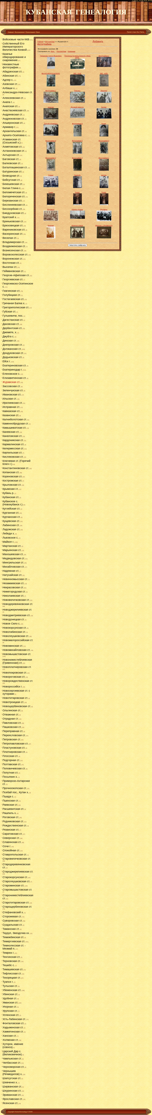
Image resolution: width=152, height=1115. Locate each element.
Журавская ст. (11, 382)
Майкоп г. (8, 541)
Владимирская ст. (13, 242)
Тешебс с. (9, 965)
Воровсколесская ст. (15, 254)
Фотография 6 (50, 141)
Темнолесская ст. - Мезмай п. (14, 947)
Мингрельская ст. (13, 562)
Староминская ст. (13, 885)
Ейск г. (7, 361)
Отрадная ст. (11, 718)
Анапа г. (7, 102)
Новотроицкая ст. (13, 702)
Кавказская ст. (11, 411)
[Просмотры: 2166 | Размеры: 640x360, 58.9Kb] (77, 218)
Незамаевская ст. (13, 583)
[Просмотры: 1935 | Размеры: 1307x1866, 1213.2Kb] (104, 153)
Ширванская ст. (12, 1086)
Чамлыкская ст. (12, 1058)
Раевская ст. (10, 804)
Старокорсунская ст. (15, 877)
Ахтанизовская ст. (14, 150)
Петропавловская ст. (15, 743)
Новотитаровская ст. (15, 697)
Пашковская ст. (12, 727)
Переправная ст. (13, 731)
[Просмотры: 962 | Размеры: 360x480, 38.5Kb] (104, 187)
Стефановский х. (13, 912)
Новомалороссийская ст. (18, 640)
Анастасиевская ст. (14, 110)
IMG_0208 (77, 73)
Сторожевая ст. (12, 916)
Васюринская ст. (13, 233)
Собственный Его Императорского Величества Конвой (15, 46)
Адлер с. (8, 79)
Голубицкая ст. (12, 294)
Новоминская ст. (13, 645)
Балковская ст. (12, 163)
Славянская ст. (12, 842)
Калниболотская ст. (15, 419)
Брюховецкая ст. (13, 225)
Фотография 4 (104, 141)
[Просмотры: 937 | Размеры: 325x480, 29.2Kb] (51, 204)
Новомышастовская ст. (17, 654)
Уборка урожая (77, 209)
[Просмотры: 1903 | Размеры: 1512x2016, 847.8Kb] (104, 86)
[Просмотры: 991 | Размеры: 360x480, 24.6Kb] (77, 187)
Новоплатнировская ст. (17, 667)
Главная (11, 32)
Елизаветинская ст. (14, 377)
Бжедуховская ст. (13, 213)
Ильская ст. (10, 398)
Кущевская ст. (11, 521)
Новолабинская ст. (14, 631)
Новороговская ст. (14, 676)
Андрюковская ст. (13, 118)
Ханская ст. (9, 1035)
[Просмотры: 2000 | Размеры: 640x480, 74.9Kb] (50, 119)
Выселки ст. (10, 266)
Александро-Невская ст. (18, 92)
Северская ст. (11, 837)
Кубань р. (8, 493)
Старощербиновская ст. (17, 906)
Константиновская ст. (16, 468)
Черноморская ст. (13, 1066)
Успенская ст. (11, 1015)
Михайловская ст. (13, 566)
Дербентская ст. (12, 328)
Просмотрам (61, 51)
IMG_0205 (104, 73)
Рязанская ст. (11, 829)
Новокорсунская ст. (14, 627)
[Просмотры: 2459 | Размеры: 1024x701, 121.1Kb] (104, 66)
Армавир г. (9, 126)
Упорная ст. (10, 1006)
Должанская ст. (12, 348)
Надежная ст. (11, 570)
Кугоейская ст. (11, 508)
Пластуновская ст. (14, 747)
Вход (38, 32)
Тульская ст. (10, 985)
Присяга (77, 91)
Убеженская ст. (12, 990)
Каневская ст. (11, 431)
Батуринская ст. (12, 171)
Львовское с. (10, 537)
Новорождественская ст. (18, 680)
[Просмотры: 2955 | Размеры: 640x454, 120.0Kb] (50, 220)
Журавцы (50, 209)
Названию (71, 51)
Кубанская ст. (11, 497)
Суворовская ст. (12, 920)
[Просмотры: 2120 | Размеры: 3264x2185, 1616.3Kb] (77, 117)
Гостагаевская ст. (13, 299)
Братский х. (10, 217)
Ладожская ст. (11, 529)
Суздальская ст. (12, 924)
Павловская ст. (12, 722)
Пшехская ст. (11, 800)
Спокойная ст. (11, 850)
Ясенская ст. (10, 1103)
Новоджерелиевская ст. (17, 609)
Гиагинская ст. (11, 290)
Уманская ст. (10, 1002)
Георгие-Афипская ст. (16, 275)
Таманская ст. (11, 928)
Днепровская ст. (12, 344)
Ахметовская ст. (12, 146)
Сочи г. (7, 846)
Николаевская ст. (13, 595)
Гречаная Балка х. (14, 303)
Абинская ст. (10, 75)
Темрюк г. (8, 952)
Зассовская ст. (11, 386)
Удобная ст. (10, 998)
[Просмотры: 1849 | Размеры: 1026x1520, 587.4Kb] (77, 136)
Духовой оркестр (77, 107)
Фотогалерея (19, 32)
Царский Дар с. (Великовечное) (12, 1053)
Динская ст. (9, 340)
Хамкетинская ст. (13, 1031)
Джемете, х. (10, 332)
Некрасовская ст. (13, 587)
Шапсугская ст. (12, 1078)
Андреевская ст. (13, 114)
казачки (51, 107)
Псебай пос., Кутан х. (16, 792)
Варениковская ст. (14, 229)
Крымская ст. (10, 488)
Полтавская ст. (12, 764)
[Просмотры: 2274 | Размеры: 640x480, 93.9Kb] (50, 187)
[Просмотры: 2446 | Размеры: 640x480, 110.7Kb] (77, 102)
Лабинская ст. (11, 525)
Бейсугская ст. (11, 179)
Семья (50, 175)
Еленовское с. (11, 373)
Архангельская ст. (14, 131)
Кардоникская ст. (13, 440)
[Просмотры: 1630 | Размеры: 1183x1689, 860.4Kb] (77, 170)
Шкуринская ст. (12, 1090)
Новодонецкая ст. (13, 619)
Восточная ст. (11, 262)
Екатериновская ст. (14, 365)
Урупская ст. (10, 1010)
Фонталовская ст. (13, 1023)
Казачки (51, 225)
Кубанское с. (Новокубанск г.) (12, 503)
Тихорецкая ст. (12, 977)
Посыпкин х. (10, 776)
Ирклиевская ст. (12, 402)
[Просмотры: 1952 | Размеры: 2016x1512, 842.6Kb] (77, 85)
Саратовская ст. (12, 833)
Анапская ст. (10, 106)
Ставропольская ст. (15, 854)
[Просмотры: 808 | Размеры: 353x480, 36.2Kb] (104, 204)
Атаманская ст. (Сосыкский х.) (12, 141)
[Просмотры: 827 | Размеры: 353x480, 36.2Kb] (77, 204)
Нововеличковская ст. (16, 599)
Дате (52, 51)
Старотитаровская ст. (16, 902)
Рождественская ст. (15, 825)
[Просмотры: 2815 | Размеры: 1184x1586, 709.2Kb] (104, 136)
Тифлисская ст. (12, 973)
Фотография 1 (104, 56)
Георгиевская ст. (13, 279)
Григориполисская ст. (16, 307)
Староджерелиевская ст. (18, 871)
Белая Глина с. (12, 188)
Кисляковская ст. (13, 456)
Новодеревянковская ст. (18, 604)
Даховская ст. (11, 324)
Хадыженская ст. (13, 1027)
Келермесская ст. (13, 448)
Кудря (104, 123)
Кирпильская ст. (12, 452)
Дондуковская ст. (13, 353)
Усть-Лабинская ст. (14, 1019)
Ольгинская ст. (12, 710)
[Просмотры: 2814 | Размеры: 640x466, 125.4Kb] (104, 220)
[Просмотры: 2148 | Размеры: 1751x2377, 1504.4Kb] (51, 153)
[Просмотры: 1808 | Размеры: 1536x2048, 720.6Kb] (51, 86)
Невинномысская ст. (15, 579)
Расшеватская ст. (13, 808)
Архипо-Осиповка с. (15, 135)
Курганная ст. (11, 512)
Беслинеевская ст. (14, 204)
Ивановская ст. (12, 394)
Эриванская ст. (12, 1094)
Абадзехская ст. (12, 71)
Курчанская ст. (11, 516)
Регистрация (30, 32)
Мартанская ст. (12, 545)
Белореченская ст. (14, 196)
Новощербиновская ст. (17, 706)
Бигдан (103, 107)
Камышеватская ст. (14, 427)
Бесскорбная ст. (12, 208)
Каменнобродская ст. (15, 423)
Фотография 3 (50, 158)
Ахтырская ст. (11, 154)
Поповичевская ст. (14, 768)
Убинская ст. (10, 994)
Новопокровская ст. (15, 672)
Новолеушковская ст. (16, 636)
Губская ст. (9, 311)
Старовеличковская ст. (17, 858)
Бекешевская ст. (13, 184)
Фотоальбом (49, 42)
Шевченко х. (10, 1082)
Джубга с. (8, 336)
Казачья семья (77, 225)
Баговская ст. (11, 159)
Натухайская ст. (12, 575)
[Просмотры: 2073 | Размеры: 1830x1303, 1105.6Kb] (104, 118)
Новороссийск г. (12, 686)
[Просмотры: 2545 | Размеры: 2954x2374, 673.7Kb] (104, 238)
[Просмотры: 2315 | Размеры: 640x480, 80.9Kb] (104, 102)
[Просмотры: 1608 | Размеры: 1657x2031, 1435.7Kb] (104, 170)
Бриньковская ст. (13, 221)
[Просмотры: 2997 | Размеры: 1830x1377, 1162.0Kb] (50, 135)
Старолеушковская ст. (16, 881)
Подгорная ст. (11, 760)
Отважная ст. (11, 714)
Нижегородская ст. (14, 591)
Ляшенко (103, 91)
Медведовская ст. (14, 558)
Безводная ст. (11, 175)
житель (103, 175)
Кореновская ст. (12, 476)
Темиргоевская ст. (14, 941)
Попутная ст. (10, 772)
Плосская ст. (10, 756)
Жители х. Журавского (103, 225)
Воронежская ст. (13, 258)
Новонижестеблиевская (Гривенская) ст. (17, 661)
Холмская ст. (10, 1039)
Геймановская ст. (13, 271)
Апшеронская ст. (13, 122)
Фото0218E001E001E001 (51, 73)
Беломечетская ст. (14, 192)
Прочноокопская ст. (15, 788)
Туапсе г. (8, 981)
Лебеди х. (9, 533)
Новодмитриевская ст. (16, 615)
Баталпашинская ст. (15, 167)
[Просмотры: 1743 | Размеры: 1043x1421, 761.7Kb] (51, 170)
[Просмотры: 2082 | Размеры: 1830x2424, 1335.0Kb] (50, 238)
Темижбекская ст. (13, 937)
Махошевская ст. (13, 554)
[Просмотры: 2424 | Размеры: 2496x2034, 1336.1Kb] (77, 238)
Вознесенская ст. (13, 250)
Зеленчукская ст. (13, 390)
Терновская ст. (12, 961)
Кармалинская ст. (13, 444)
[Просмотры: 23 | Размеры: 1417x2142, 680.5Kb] (51, 68)
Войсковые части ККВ (16, 39)
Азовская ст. (10, 84)
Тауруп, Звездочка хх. (16, 933)
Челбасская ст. (12, 1062)
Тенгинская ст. (11, 956)
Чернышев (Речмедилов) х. (12, 1073)
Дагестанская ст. (13, 319)
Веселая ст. (10, 237)
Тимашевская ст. (13, 969)
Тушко (50, 192)
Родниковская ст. (13, 821)
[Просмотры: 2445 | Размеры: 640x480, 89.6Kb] (50, 102)
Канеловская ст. (12, 436)
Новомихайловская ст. (16, 649)
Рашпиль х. (9, 813)
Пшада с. (8, 796)
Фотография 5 (77, 141)
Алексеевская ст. (13, 97)
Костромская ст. (12, 480)
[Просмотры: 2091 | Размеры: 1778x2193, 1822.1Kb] (77, 153)
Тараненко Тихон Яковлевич (51, 56)
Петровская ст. (12, 739)
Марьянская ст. (12, 550)
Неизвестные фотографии (11, 66)
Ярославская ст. (13, 1099)
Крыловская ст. (12, 484)
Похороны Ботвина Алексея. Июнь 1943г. (77, 57)
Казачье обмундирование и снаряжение (14, 57)
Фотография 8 (77, 123)
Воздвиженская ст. (14, 246)
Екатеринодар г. (12, 369)
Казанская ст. (11, 415)
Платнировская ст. (14, 751)
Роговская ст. (11, 817)
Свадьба (77, 175)
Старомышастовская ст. (17, 889)
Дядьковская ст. (12, 357)
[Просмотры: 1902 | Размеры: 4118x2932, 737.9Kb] (77, 68)
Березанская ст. (12, 200)
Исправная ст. (11, 406)
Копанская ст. (11, 472)
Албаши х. (9, 88)
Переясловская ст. (14, 735)
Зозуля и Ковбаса (50, 123)
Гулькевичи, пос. (13, 315)
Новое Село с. (11, 623)
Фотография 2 (77, 158)
